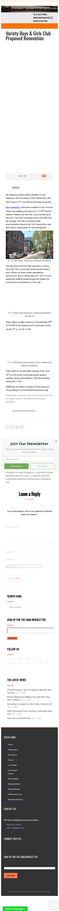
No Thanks (42, 466)
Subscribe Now (16, 466)
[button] (29, 443)
